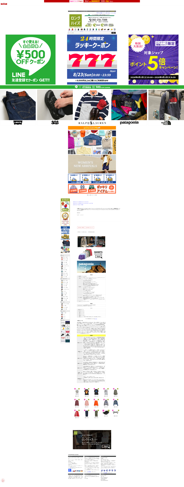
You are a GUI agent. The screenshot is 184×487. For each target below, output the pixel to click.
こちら (96, 318)
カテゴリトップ (75, 201)
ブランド (79, 204)
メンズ (90, 203)
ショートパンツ (86, 201)
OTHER (82, 204)
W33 (92, 203)
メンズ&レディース (80, 201)
